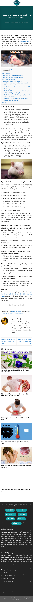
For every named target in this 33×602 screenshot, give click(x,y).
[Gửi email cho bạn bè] (18, 305)
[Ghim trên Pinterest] (21, 305)
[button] (11, 70)
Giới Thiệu (6, 572)
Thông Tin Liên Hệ (8, 581)
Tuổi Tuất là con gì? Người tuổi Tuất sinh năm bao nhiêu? (8, 341)
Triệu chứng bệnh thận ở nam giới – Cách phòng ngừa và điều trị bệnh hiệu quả (15, 394)
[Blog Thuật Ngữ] (16, 3)
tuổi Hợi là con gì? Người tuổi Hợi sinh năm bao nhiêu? (16, 294)
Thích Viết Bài (24, 22)
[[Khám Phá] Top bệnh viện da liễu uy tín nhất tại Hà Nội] (16, 479)
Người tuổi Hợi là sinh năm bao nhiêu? (12, 75)
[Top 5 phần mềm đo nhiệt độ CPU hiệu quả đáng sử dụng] (16, 431)
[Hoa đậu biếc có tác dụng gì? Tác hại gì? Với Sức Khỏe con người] (16, 360)
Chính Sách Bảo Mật (8, 578)
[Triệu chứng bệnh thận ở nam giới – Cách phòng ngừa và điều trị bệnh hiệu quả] (16, 383)
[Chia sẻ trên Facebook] (12, 305)
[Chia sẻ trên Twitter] (15, 305)
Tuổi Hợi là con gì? (7, 73)
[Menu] (2, 3)
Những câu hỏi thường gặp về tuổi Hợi (12, 81)
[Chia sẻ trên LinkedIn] (23, 305)
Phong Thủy (19, 13)
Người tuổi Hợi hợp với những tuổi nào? (12, 77)
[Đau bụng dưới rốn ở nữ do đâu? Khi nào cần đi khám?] (16, 407)
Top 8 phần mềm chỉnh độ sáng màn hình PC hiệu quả (24, 341)
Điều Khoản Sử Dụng (9, 575)
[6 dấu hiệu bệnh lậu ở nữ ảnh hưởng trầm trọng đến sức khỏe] (16, 455)
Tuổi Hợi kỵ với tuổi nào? (8, 79)
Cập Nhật (13, 13)
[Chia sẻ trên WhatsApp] (9, 305)
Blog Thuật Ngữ (24, 41)
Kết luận (4, 102)
